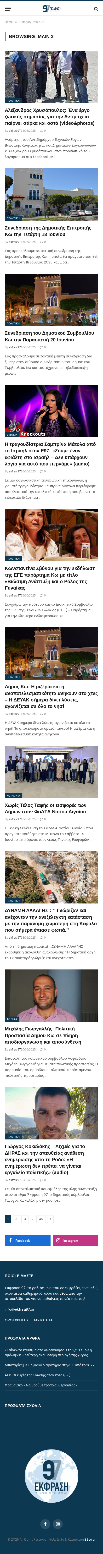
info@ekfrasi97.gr (19, 1309)
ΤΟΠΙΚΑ (12, 1019)
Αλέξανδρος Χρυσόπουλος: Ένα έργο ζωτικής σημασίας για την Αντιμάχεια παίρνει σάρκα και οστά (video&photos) (50, 117)
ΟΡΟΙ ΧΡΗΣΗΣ (17, 1320)
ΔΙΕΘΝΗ (12, 434)
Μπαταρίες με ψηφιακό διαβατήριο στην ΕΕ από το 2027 (50, 1365)
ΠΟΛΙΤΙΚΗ (13, 100)
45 (41, 1219)
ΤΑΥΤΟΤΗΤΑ (43, 1320)
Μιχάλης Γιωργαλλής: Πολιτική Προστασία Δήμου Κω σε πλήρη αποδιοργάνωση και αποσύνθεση (43, 1035)
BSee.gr (90, 1539)
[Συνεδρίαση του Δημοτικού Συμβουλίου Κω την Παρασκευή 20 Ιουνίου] (51, 300)
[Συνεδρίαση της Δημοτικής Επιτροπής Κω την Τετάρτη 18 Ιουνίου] (51, 194)
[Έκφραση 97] (51, 8)
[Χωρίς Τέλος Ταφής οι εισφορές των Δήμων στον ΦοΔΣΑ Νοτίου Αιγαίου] (51, 772)
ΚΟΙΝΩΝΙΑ (13, 795)
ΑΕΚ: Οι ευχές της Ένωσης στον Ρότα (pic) (37, 1375)
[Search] (95, 8)
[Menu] (8, 8)
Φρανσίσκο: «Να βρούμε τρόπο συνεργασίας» (41, 1385)
